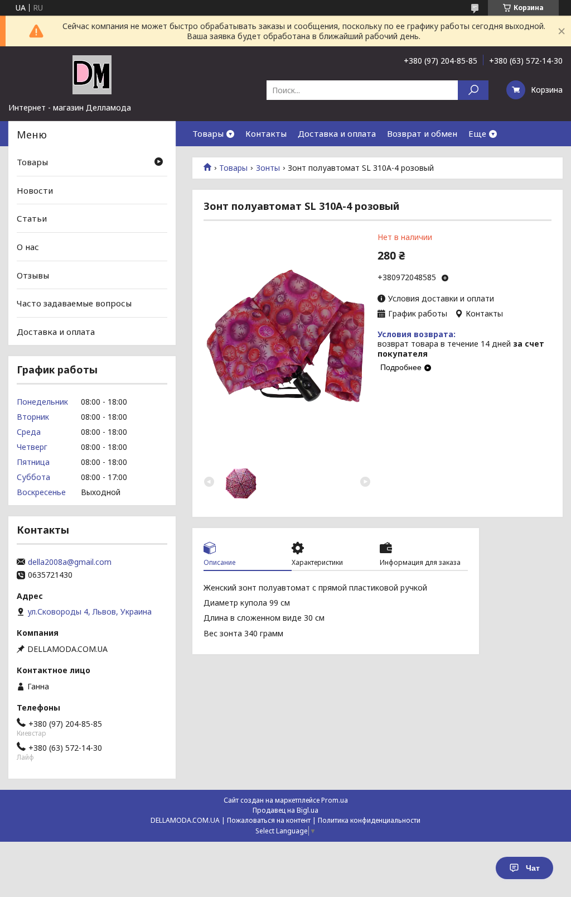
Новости (35, 190)
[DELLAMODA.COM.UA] (92, 74)
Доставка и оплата (337, 133)
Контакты (266, 133)
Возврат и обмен (422, 133)
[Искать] (473, 90)
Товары (208, 133)
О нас (28, 246)
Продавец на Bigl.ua (285, 810)
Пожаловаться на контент (269, 820)
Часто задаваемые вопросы (74, 303)
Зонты (268, 168)
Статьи (32, 218)
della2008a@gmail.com (70, 562)
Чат (533, 868)
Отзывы (33, 274)
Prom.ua (334, 800)
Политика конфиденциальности (369, 820)
